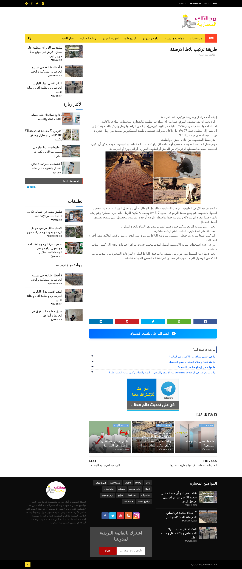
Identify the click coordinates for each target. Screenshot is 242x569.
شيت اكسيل (132, 495)
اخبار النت (68, 38)
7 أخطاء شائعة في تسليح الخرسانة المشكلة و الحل (46, 69)
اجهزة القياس (110, 38)
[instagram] (43, 3)
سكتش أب (145, 495)
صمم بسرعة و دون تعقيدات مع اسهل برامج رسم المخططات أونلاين (45, 248)
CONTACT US (183, 3)
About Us (207, 3)
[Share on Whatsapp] (179, 321)
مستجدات (196, 38)
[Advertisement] (153, 84)
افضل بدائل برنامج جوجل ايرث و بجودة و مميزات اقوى (44, 229)
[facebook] (32, 3)
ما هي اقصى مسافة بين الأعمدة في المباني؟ (192, 356)
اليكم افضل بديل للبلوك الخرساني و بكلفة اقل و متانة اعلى (44, 87)
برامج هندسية (134, 489)
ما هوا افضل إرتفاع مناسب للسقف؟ (196, 367)
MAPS (138, 483)
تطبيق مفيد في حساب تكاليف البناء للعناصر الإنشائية (44, 213)
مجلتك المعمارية (197, 564)
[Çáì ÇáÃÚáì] (27, 564)
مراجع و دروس (107, 495)
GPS (148, 483)
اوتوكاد (147, 489)
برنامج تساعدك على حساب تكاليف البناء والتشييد (46, 116)
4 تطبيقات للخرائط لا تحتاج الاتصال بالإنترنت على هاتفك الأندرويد (46, 168)
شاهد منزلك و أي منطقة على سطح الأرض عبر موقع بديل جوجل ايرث (44, 51)
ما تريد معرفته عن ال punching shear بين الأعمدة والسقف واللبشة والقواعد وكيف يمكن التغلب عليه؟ (162, 372)
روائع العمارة (88, 38)
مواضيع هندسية (174, 38)
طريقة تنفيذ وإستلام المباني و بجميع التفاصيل (192, 361)
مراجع (120, 495)
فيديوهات (130, 38)
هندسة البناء (205, 55)
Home (211, 38)
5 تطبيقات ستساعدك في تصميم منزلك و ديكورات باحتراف (47, 151)
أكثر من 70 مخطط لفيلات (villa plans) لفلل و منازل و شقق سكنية (43, 135)
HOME (215, 3)
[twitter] (37, 3)
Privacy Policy (195, 3)
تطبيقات (121, 489)
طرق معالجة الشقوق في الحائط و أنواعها (47, 313)
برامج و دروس (150, 38)
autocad (115, 483)
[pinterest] (26, 3)
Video (128, 483)
